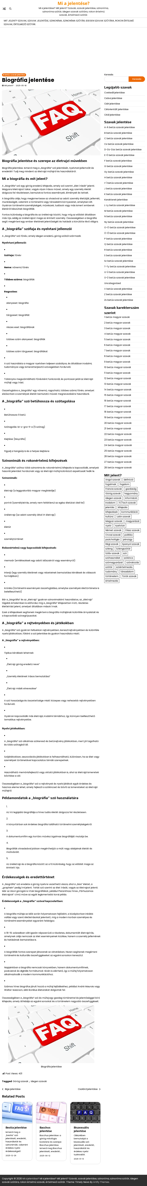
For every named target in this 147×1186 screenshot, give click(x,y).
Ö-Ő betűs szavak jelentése (119, 233)
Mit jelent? (8, 85)
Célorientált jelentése (116, 109)
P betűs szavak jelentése (118, 238)
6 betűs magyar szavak (117, 345)
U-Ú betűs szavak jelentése (119, 272)
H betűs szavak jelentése (118, 177)
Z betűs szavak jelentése (118, 294)
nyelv (108, 525)
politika (128, 535)
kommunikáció (129, 512)
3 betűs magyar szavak (117, 328)
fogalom (124, 484)
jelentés (109, 507)
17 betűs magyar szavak (117, 406)
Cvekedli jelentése (114, 92)
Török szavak (129, 576)
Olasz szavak (132, 530)
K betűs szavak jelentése (118, 194)
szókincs (128, 558)
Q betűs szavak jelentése (118, 244)
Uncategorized (112, 283)
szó (125, 553)
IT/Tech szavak (127, 502)
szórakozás (132, 562)
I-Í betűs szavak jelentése (118, 183)
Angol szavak (112, 479)
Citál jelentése (112, 114)
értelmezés (111, 580)
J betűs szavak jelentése (118, 188)
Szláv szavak (112, 553)
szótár (108, 567)
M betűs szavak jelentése (118, 211)
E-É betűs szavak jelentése (119, 155)
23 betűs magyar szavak (118, 439)
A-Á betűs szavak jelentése (119, 127)
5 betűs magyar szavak (117, 339)
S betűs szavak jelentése (118, 255)
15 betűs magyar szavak (117, 395)
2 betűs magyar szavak (117, 322)
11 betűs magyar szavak (117, 373)
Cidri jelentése (112, 103)
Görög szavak (20, 1081)
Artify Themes (101, 1182)
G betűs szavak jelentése (118, 166)
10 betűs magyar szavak (117, 367)
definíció (128, 479)
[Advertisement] (73, 51)
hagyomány (131, 493)
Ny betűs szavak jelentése (119, 222)
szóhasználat (112, 558)
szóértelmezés (124, 567)
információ (131, 498)
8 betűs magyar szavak (117, 356)
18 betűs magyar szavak (117, 411)
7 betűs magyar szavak (117, 350)
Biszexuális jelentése (81, 1129)
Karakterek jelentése (116, 199)
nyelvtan (120, 525)
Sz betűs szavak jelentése (118, 261)
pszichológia (112, 539)
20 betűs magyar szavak (118, 423)
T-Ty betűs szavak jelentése (120, 266)
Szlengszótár (123, 548)
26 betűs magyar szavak (118, 456)
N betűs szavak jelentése (118, 216)
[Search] (10, 9)
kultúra (109, 516)
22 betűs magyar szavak (118, 434)
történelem (111, 576)
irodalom (110, 502)
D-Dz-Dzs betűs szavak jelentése (123, 149)
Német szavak (113, 530)
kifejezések (111, 512)
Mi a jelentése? (73, 3)
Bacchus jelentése (46, 1129)
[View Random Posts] (4, 9)
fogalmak (110, 484)
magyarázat (133, 521)
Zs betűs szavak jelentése (118, 300)
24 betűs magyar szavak (118, 445)
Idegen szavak (39, 1081)
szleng (109, 548)
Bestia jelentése (16, 1127)
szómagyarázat (114, 562)
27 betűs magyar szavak (118, 462)
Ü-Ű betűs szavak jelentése (119, 277)
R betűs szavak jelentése (118, 249)
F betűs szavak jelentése (118, 160)
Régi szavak (111, 544)
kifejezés (122, 507)
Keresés (108, 74)
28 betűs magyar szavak (118, 467)
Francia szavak (113, 489)
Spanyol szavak (130, 544)
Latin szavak (123, 516)
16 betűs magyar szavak (117, 400)
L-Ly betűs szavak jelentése (119, 205)
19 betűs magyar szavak (117, 417)
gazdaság (130, 489)
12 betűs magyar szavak (117, 378)
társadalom (127, 571)
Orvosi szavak (113, 535)
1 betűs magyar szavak (117, 317)
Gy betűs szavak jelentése (119, 172)
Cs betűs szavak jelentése (119, 144)
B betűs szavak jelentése (14, 75)
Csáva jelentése (113, 98)
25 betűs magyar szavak (118, 450)
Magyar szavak (113, 521)
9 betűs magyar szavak (117, 361)
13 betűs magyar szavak (117, 384)
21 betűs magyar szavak (117, 428)
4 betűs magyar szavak (117, 333)
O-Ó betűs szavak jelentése (120, 227)
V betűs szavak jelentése (118, 289)
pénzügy (128, 539)
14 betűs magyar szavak (117, 389)
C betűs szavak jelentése (118, 138)
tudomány (111, 571)
